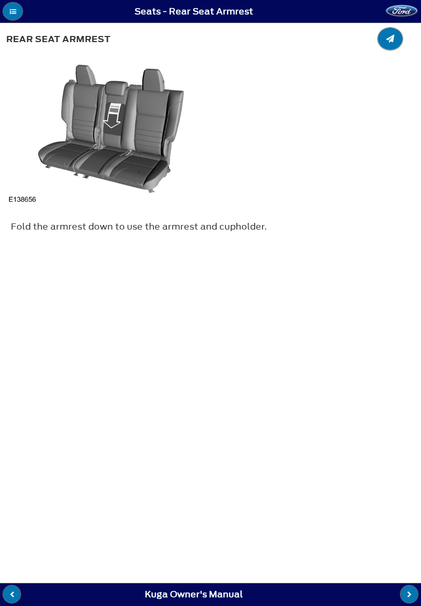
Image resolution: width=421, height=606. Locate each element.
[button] (13, 11)
